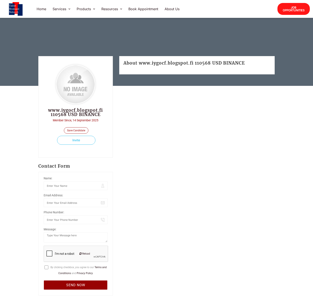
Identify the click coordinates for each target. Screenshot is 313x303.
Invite (76, 140)
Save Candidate (76, 130)
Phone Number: (54, 212)
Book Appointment (143, 9)
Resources (109, 9)
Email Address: (53, 195)
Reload (86, 253)
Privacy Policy (85, 273)
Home (41, 9)
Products (84, 9)
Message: (50, 229)
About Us (172, 9)
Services (59, 9)
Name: (48, 178)
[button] (61, 9)
